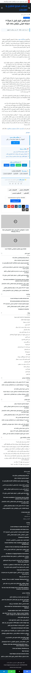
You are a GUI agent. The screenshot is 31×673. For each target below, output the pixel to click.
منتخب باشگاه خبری (25, 438)
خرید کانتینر (27, 337)
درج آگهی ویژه (27, 342)
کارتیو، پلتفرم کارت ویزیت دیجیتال (23, 359)
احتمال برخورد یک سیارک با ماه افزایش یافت (16, 154)
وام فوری (28, 374)
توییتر (12, 165)
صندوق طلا (27, 351)
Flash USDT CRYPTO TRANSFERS (22, 317)
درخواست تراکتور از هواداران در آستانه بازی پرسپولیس (17, 448)
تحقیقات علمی (12, 190)
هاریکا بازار (27, 371)
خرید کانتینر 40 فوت (25, 339)
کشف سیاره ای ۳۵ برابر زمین (20, 151)
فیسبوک (6, 165)
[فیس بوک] (27, 206)
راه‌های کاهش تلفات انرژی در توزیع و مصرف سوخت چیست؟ (15, 446)
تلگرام (24, 165)
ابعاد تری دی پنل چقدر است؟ (22, 441)
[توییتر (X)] (23, 206)
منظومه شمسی (16, 193)
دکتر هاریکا (27, 344)
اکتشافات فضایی (23, 190)
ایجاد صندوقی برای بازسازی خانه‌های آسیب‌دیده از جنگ (17, 455)
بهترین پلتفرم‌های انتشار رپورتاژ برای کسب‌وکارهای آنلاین (16, 444)
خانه (28, 14)
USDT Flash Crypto (25, 319)
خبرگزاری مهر (22, 39)
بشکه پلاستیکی (27, 329)
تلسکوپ (26, 193)
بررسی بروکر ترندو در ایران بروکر (23, 327)
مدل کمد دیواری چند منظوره (24, 364)
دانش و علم (23, 14)
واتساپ (18, 165)
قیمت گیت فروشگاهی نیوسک (24, 356)
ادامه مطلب (15, 142)
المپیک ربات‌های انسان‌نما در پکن (15, 139)
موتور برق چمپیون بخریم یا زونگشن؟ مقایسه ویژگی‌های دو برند (14, 1)
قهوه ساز (28, 354)
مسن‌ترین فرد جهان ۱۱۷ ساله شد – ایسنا (20, 464)
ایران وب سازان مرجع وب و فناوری (15, 128)
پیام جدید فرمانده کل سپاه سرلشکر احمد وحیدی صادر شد (16, 453)
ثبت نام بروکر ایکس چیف (24, 332)
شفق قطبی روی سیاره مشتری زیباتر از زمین (16, 156)
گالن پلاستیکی (27, 361)
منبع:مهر (28, 132)
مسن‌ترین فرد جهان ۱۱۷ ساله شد (21, 462)
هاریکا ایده (28, 369)
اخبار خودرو (27, 324)
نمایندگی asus (27, 366)
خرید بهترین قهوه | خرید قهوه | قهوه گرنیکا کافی (20, 334)
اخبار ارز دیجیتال (26, 322)
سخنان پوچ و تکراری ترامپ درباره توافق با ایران (18, 451)
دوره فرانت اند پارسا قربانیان (24, 347)
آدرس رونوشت (15, 201)
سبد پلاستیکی (27, 349)
